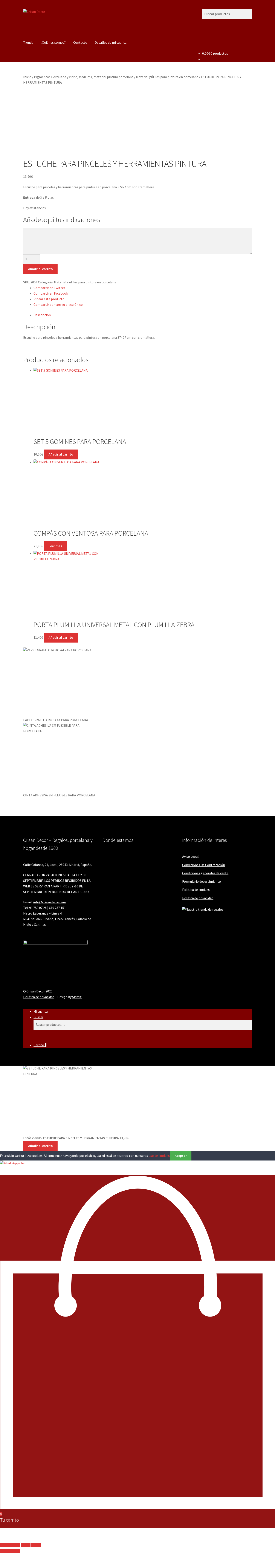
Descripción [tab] (42, 315)
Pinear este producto (49, 299)
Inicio (27, 77)
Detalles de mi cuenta (111, 42)
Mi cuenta (41, 1011)
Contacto (80, 42)
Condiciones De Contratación (203, 865)
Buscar (38, 1017)
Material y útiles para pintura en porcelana (167, 77)
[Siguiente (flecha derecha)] (15, 1551)
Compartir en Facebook (51, 293)
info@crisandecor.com (49, 902)
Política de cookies (196, 889)
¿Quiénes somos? (53, 42)
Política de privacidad (197, 898)
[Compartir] (26, 1545)
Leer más (55, 546)
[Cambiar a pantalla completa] (15, 1545)
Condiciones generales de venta (205, 873)
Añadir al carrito (40, 269)
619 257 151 (57, 908)
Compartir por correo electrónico (58, 304)
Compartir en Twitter (49, 288)
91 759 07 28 (38, 908)
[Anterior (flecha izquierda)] (5, 1551)
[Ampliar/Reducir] (5, 1545)
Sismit (77, 997)
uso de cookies (159, 1155)
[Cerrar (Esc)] (36, 1545)
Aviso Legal (190, 856)
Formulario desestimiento (201, 881)
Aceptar (181, 1155)
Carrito (40, 1045)
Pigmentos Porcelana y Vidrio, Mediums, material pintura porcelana (83, 77)
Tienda (28, 42)
